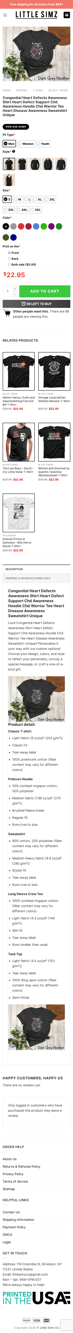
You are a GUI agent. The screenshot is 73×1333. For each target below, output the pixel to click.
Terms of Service (15, 1181)
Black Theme (58, 90)
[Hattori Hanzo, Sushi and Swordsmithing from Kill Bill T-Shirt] (18, 371)
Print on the (11, 246)
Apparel (22, 90)
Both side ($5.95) (24, 264)
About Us (9, 1159)
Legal (7, 1242)
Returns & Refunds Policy (21, 1166)
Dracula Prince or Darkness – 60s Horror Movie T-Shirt (17, 542)
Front (15, 253)
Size (6, 190)
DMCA (7, 1234)
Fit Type (9, 134)
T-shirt (38, 90)
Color (7, 217)
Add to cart (44, 291)
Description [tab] (14, 569)
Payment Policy (14, 1227)
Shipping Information (18, 1220)
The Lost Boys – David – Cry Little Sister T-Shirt (18, 470)
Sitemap (9, 1189)
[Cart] (67, 15)
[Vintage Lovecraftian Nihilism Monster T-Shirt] (54, 371)
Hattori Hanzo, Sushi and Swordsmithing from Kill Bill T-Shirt (19, 401)
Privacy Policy (13, 1174)
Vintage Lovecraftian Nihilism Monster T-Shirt (54, 399)
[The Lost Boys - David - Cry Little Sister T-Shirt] (18, 442)
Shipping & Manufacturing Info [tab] (27, 578)
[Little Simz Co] (36, 15)
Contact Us (11, 1212)
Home (7, 90)
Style (8, 151)
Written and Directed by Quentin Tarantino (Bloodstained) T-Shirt (54, 472)
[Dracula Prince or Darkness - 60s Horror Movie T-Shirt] (18, 513)
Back (15, 258)
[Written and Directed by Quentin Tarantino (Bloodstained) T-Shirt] (54, 442)
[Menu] (5, 15)
